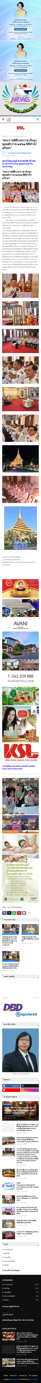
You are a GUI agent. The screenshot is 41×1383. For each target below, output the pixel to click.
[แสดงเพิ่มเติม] (29, 913)
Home (6, 1375)
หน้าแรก (5, 136)
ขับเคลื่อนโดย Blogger (12, 1270)
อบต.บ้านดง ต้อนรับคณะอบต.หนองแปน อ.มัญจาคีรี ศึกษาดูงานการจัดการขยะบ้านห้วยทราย (27, 1139)
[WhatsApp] (14, 913)
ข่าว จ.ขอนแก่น (7, 1249)
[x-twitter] (30, 1086)
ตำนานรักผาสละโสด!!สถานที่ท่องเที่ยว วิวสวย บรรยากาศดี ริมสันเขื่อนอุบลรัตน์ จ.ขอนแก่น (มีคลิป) (27, 1210)
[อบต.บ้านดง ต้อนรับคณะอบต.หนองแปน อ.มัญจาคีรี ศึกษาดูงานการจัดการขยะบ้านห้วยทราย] (8, 1141)
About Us (13, 1375)
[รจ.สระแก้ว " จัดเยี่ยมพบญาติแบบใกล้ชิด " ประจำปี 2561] (8, 1235)
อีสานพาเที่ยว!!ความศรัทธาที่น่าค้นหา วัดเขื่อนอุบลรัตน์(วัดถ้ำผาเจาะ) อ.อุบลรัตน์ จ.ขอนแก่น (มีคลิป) (27, 1173)
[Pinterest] (19, 913)
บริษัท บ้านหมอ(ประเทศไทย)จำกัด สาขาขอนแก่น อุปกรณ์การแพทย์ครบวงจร (27, 1186)
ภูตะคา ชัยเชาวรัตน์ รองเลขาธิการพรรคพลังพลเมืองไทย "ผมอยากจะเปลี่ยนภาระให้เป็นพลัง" (27, 1336)
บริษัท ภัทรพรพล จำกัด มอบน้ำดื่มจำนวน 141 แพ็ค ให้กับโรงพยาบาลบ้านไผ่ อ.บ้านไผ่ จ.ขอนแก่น (9, 941)
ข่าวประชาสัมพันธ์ (8, 1261)
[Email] (24, 913)
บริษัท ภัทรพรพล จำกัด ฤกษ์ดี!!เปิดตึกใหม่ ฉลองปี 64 (30, 939)
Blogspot (14, 1379)
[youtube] (11, 1090)
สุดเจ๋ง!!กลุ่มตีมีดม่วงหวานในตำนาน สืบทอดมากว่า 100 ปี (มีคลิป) (27, 1198)
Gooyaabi (33, 1379)
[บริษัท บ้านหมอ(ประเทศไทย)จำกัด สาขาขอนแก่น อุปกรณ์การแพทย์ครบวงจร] (8, 1186)
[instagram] (30, 1090)
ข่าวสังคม (5, 1265)
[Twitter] (9, 913)
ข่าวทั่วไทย (6, 1253)
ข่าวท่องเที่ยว (6, 1257)
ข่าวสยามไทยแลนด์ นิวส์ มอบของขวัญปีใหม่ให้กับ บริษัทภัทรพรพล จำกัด (10, 966)
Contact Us (23, 1375)
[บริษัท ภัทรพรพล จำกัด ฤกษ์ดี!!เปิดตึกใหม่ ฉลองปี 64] (8, 1224)
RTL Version (33, 1375)
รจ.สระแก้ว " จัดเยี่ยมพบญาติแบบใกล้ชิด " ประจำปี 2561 (28, 1233)
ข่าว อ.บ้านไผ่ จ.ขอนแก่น (18, 136)
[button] (3, 119)
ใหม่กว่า (6, 998)
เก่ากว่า (35, 998)
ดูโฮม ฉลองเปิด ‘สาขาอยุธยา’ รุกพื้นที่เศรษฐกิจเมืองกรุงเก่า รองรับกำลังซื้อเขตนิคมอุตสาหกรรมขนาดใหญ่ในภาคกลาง (27, 1127)
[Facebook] (4, 913)
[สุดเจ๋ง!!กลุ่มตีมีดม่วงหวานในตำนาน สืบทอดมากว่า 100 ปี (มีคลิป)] (8, 1199)
